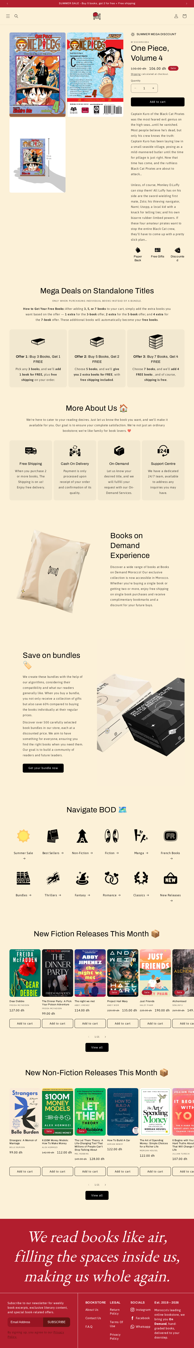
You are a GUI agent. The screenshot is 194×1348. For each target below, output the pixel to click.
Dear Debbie (16, 1001)
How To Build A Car (118, 1140)
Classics (139, 895)
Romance (110, 895)
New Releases (170, 895)
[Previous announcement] (7, 3)
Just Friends (147, 1001)
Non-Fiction (80, 853)
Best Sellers (50, 853)
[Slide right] (105, 1037)
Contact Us (93, 1318)
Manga (139, 853)
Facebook (143, 1318)
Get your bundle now (43, 768)
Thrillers (51, 895)
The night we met (85, 1001)
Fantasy (80, 895)
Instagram (143, 1309)
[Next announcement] (186, 3)
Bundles (21, 895)
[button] (8, 16)
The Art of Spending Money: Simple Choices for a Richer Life (154, 1143)
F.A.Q (89, 1326)
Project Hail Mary (117, 1001)
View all (97, 1047)
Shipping (136, 74)
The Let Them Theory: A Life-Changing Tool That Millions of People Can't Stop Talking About (89, 1145)
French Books (170, 853)
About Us (92, 1309)
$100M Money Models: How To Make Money (55, 1142)
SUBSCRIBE (57, 1322)
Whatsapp (143, 1326)
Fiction (110, 853)
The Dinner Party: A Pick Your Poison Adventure (57, 1003)
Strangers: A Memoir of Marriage (23, 1142)
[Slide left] (88, 1037)
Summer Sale (23, 853)
